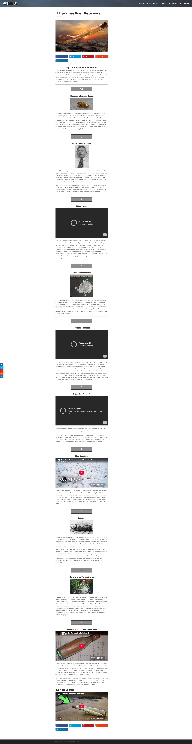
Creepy (164, 3)
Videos (141, 3)
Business (187, 3)
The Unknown (172, 3)
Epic (180, 3)
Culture (148, 3)
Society (155, 3)
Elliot (58, 16)
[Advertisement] (125, 33)
